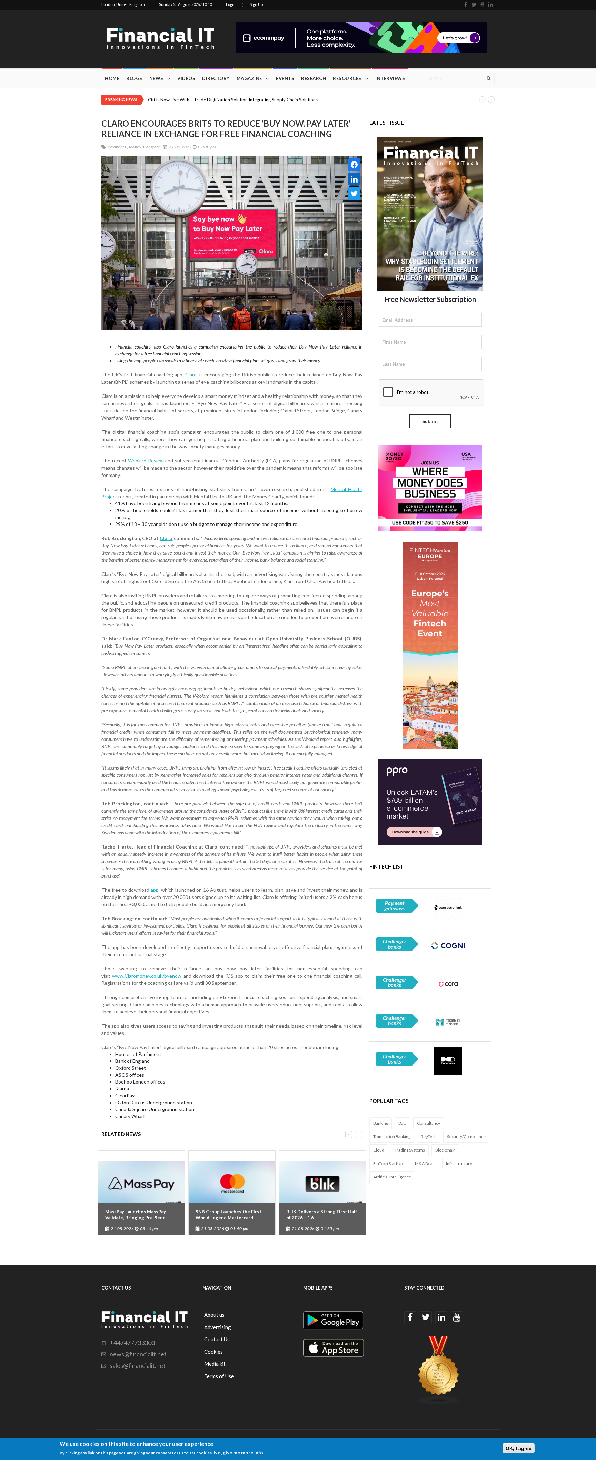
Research (313, 78)
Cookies (213, 1352)
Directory (216, 78)
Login (231, 4)
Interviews (390, 78)
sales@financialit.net (138, 1365)
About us (214, 1315)
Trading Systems (410, 1150)
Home (112, 78)
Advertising (217, 1327)
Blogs (134, 78)
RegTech (429, 1136)
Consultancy (428, 1123)
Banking (380, 1123)
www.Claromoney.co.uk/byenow (146, 976)
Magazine (249, 78)
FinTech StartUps (389, 1163)
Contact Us (217, 1339)
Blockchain (445, 1150)
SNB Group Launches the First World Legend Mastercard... (228, 1215)
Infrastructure (459, 1163)
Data (402, 1123)
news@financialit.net (138, 1354)
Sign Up (256, 4)
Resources (347, 78)
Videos (186, 78)
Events (285, 78)
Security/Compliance (466, 1136)
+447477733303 (132, 1342)
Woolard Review (146, 460)
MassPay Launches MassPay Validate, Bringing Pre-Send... (137, 1215)
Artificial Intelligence (392, 1176)
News (156, 78)
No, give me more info (238, 1453)
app (155, 890)
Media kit (215, 1364)
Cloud (378, 1150)
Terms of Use (219, 1376)
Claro (191, 375)
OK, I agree (519, 1448)
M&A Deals (425, 1163)
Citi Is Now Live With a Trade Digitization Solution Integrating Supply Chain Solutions (233, 99)
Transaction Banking (391, 1136)
